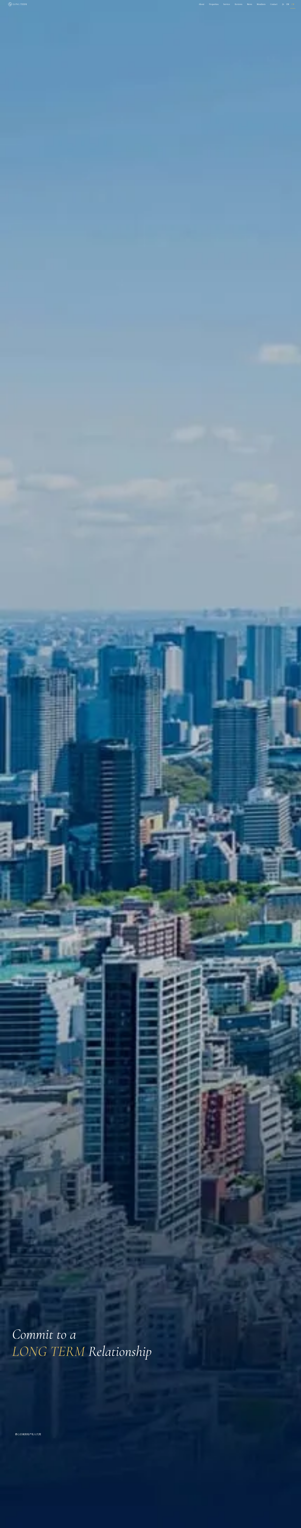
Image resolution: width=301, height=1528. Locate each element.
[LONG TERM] (17, 4)
